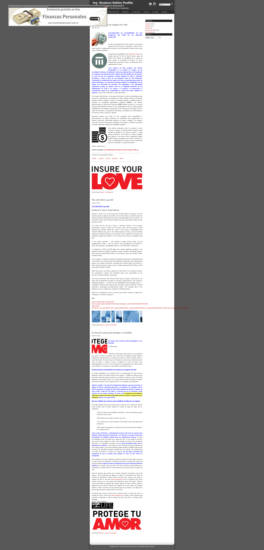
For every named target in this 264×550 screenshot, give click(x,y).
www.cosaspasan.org (117, 479)
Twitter (121, 158)
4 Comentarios (109, 192)
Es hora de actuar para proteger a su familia (112, 332)
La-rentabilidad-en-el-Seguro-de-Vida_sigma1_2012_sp (121, 150)
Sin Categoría (149, 32)
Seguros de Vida (134, 54)
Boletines (156, 12)
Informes (147, 28)
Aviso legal (151, 546)
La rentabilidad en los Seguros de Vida (109, 24)
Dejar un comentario (110, 325)
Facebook (115, 158)
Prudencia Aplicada (113, 12)
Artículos (146, 12)
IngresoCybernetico (150, 30)
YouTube (107, 158)
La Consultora (136, 12)
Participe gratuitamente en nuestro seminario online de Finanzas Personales (29, 6)
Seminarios (125, 12)
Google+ (94, 158)
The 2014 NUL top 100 (102, 200)
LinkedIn (100, 158)
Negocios (164, 12)
